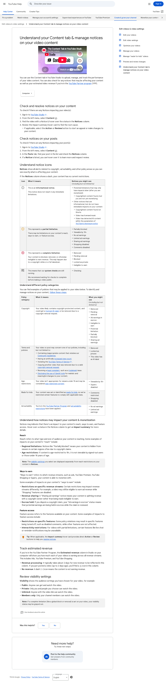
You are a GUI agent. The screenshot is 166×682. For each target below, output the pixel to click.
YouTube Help (15, 4)
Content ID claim (52, 311)
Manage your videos (131, 51)
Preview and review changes (134, 62)
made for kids (71, 392)
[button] (4, 4)
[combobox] (74, 4)
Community (21, 12)
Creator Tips (34, 12)
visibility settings (38, 462)
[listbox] (27, 93)
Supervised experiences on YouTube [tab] (76, 18)
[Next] (161, 18)
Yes (43, 625)
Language (58, 674)
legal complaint (53, 370)
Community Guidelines (47, 356)
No (55, 625)
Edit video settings (130, 40)
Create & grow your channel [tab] (125, 18)
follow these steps (58, 292)
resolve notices (49, 539)
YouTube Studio (37, 115)
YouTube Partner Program (56, 406)
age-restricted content (54, 384)
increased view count (62, 359)
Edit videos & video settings (131, 29)
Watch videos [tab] (22, 18)
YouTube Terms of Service (59, 362)
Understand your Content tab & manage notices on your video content (136, 70)
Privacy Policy (25, 677)
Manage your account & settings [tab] (45, 18)
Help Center (8, 12)
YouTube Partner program (80, 83)
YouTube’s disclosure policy (87, 224)
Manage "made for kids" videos (135, 56)
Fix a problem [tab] (7, 18)
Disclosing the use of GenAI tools (51, 373)
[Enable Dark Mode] (71, 677)
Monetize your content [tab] (149, 18)
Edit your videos (129, 35)
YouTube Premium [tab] (103, 18)
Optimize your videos (131, 46)
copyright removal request (48, 367)
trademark (73, 370)
